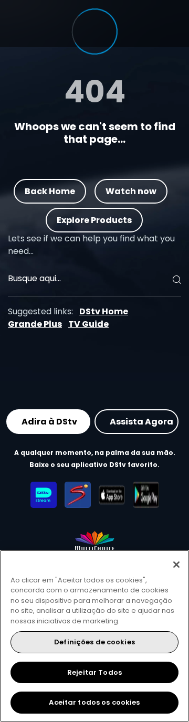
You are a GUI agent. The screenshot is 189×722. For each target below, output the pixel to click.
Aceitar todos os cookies (94, 702)
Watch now (131, 191)
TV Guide (88, 324)
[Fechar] (176, 564)
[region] (94, 636)
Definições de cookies (94, 642)
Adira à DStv (49, 421)
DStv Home (103, 311)
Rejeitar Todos (94, 672)
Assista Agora (141, 421)
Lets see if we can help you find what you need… (91, 244)
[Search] (175, 279)
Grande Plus (35, 324)
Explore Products (94, 220)
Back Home (50, 191)
